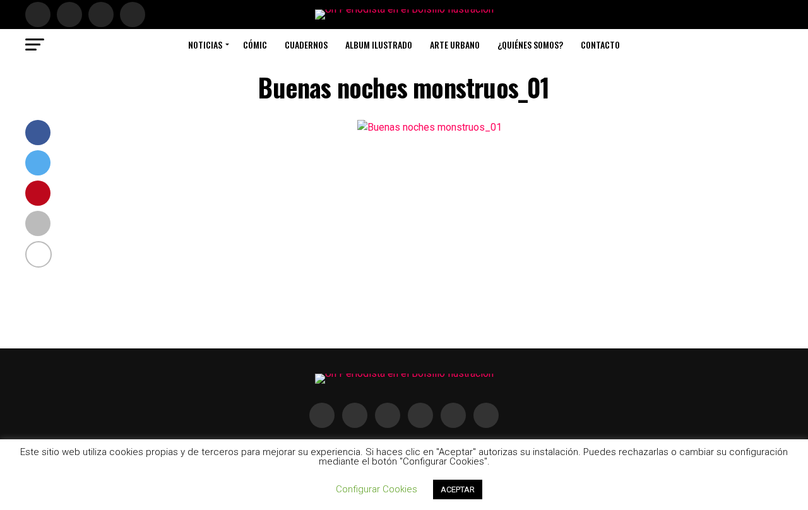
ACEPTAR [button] (458, 489)
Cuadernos (306, 44)
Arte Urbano (455, 44)
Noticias (205, 44)
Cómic (255, 44)
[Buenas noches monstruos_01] (429, 127)
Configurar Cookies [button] (376, 489)
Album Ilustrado (378, 44)
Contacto (600, 44)
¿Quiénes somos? (530, 44)
